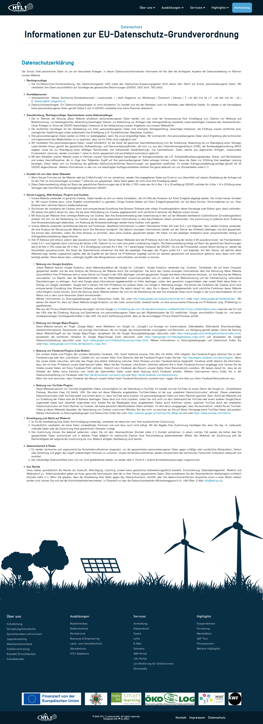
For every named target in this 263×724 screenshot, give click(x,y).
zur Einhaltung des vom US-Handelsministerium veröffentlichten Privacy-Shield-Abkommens (165, 309)
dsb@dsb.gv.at (213, 480)
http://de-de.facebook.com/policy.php (104, 375)
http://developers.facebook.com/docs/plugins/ (208, 357)
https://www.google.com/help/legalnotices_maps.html (174, 337)
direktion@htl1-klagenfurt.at (50, 101)
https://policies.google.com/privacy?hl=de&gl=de (155, 413)
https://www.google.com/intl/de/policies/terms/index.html (208, 333)
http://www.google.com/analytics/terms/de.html (159, 298)
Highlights (219, 7)
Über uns (146, 7)
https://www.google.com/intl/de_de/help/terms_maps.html (74, 343)
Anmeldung (242, 7)
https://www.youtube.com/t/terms (212, 413)
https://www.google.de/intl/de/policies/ (214, 298)
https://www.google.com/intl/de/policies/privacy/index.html (115, 340)
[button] (131, 4)
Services (196, 7)
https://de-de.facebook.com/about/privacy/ (154, 375)
